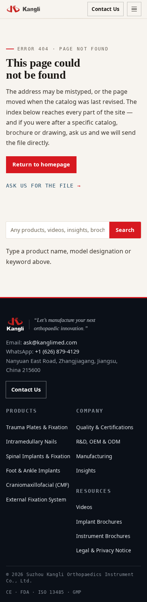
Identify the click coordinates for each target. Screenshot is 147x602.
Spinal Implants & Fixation (38, 456)
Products (21, 411)
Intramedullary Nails (31, 441)
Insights (86, 470)
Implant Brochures (99, 521)
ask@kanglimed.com (50, 342)
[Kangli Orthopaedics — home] (23, 9)
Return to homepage (41, 164)
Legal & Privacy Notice (103, 550)
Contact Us (105, 9)
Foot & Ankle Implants (33, 470)
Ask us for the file (43, 186)
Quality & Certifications (104, 427)
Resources (93, 491)
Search (125, 229)
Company (89, 411)
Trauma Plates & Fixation (36, 427)
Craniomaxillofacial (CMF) (37, 484)
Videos (84, 507)
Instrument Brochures (103, 536)
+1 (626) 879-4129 (57, 351)
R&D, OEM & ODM (98, 441)
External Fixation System (36, 499)
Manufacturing (94, 456)
